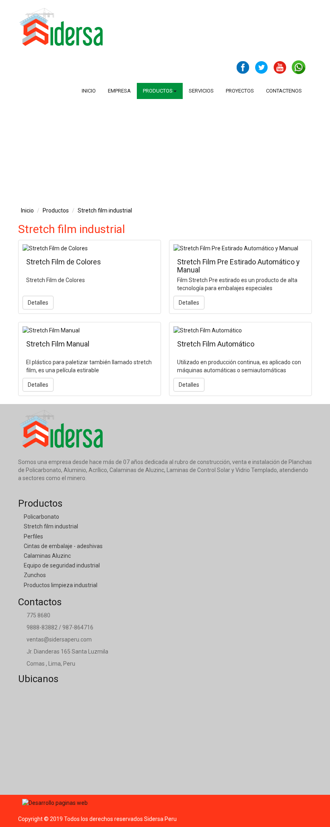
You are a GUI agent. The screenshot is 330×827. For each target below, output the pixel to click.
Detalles (38, 302)
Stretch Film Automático (215, 344)
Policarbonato (41, 517)
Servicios (201, 91)
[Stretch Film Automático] (240, 330)
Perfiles (33, 536)
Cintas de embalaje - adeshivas (63, 546)
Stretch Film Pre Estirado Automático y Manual (238, 266)
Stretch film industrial (105, 210)
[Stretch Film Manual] (90, 330)
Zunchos (35, 575)
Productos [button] (158, 91)
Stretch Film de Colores (63, 262)
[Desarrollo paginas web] (55, 802)
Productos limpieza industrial (60, 585)
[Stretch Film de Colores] (90, 248)
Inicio (89, 91)
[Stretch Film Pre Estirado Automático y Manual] (240, 248)
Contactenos (284, 91)
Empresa (119, 91)
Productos (56, 210)
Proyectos (240, 91)
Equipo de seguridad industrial (62, 565)
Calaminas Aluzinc (47, 556)
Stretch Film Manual (57, 344)
